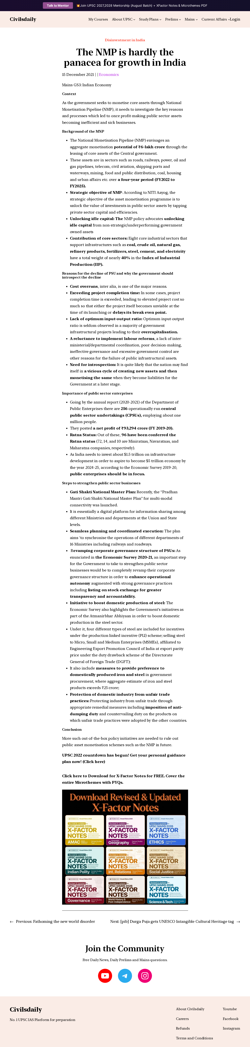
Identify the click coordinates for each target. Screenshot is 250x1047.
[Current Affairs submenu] (229, 19)
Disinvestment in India (125, 40)
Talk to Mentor (58, 5)
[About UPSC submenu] (134, 19)
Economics (109, 74)
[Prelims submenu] (180, 19)
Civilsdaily (23, 19)
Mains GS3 (71, 85)
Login (235, 19)
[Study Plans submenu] (160, 19)
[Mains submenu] (197, 19)
